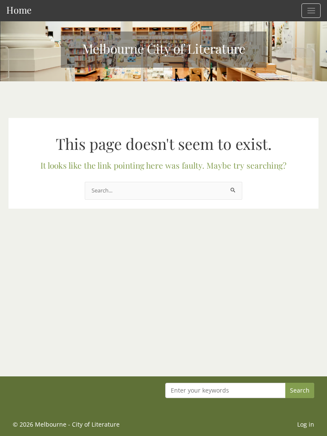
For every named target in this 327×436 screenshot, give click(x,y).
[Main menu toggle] (311, 10)
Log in (305, 424)
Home (19, 9)
